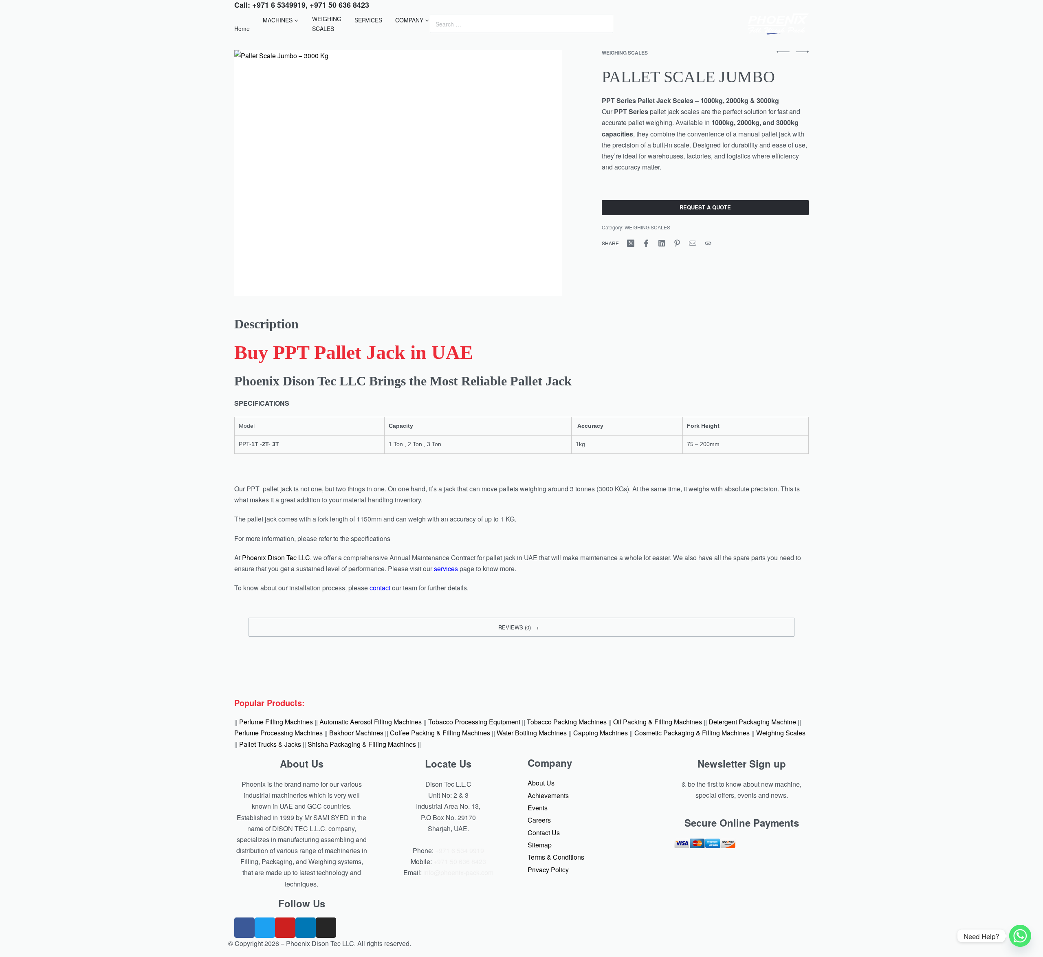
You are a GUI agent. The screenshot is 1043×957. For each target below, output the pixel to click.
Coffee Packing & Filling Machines (440, 733)
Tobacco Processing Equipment (474, 722)
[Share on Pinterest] (677, 243)
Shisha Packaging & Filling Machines (362, 744)
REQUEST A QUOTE (705, 207)
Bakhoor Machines (356, 733)
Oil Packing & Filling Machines (657, 722)
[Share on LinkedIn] (661, 243)
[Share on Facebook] (646, 243)
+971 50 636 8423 (459, 861)
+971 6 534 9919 (459, 850)
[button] (521, 627)
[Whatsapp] (1020, 936)
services (446, 568)
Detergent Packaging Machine (752, 722)
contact (380, 587)
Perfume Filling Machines (276, 722)
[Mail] (692, 243)
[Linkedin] (305, 927)
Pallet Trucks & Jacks (270, 744)
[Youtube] (285, 927)
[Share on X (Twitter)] (630, 243)
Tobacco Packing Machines (567, 722)
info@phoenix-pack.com (458, 872)
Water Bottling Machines (532, 733)
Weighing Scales (780, 733)
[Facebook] (244, 927)
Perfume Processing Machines (278, 733)
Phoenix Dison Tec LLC (276, 557)
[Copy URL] (708, 243)
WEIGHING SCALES (625, 52)
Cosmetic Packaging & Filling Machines (692, 733)
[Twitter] (265, 927)
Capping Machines (600, 733)
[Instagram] (326, 927)
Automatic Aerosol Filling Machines (370, 722)
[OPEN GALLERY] (398, 173)
